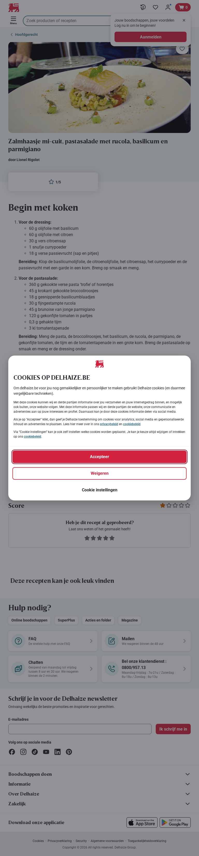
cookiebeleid (131, 424)
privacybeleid (109, 424)
